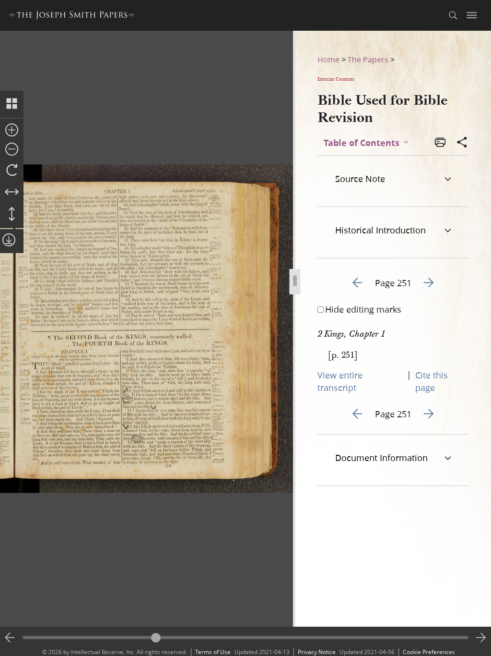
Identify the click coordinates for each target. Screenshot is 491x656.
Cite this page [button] (431, 381)
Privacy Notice (317, 652)
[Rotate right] (11, 170)
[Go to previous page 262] (10, 637)
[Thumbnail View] (11, 104)
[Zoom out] (11, 150)
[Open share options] (462, 143)
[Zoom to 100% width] (11, 192)
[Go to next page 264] (481, 637)
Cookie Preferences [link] (429, 652)
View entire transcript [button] (339, 381)
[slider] (245, 637)
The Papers (368, 59)
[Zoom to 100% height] (11, 215)
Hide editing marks (363, 309)
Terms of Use (213, 652)
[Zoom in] (11, 130)
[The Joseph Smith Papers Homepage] (71, 16)
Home (328, 59)
